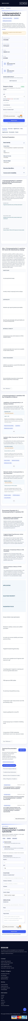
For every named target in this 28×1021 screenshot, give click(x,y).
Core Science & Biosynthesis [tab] (9, 765)
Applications (5, 132)
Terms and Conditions (5, 1005)
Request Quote (14, 120)
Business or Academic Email (9, 874)
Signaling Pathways (4, 978)
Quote (16, 132)
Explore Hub (22, 749)
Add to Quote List (13, 80)
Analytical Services (4, 986)
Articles (2, 997)
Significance (16, 128)
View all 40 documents (20, 818)
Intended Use (5, 901)
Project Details (6, 913)
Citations (2, 995)
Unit (4, 865)
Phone (4, 907)
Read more (4, 29)
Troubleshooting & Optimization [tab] (9, 772)
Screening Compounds (5, 973)
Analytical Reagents (4, 977)
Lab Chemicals (3, 975)
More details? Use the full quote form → (14, 122)
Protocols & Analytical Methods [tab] (9, 768)
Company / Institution (7, 880)
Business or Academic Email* (8, 109)
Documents (11, 132)
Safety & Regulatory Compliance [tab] (10, 778)
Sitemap (2, 1003)
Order (2, 998)
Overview (10, 128)
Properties (4, 128)
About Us (2, 1000)
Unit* (4, 94)
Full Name (5, 886)
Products (8, 8)
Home (2, 8)
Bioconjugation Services (5, 987)
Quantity (5, 859)
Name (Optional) (6, 100)
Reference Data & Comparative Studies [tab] (11, 775)
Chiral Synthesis (4, 989)
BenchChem (5, 3)
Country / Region (6, 892)
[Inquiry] (24, 1009)
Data (21, 128)
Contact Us (3, 1002)
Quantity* (5, 89)
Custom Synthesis (4, 984)
